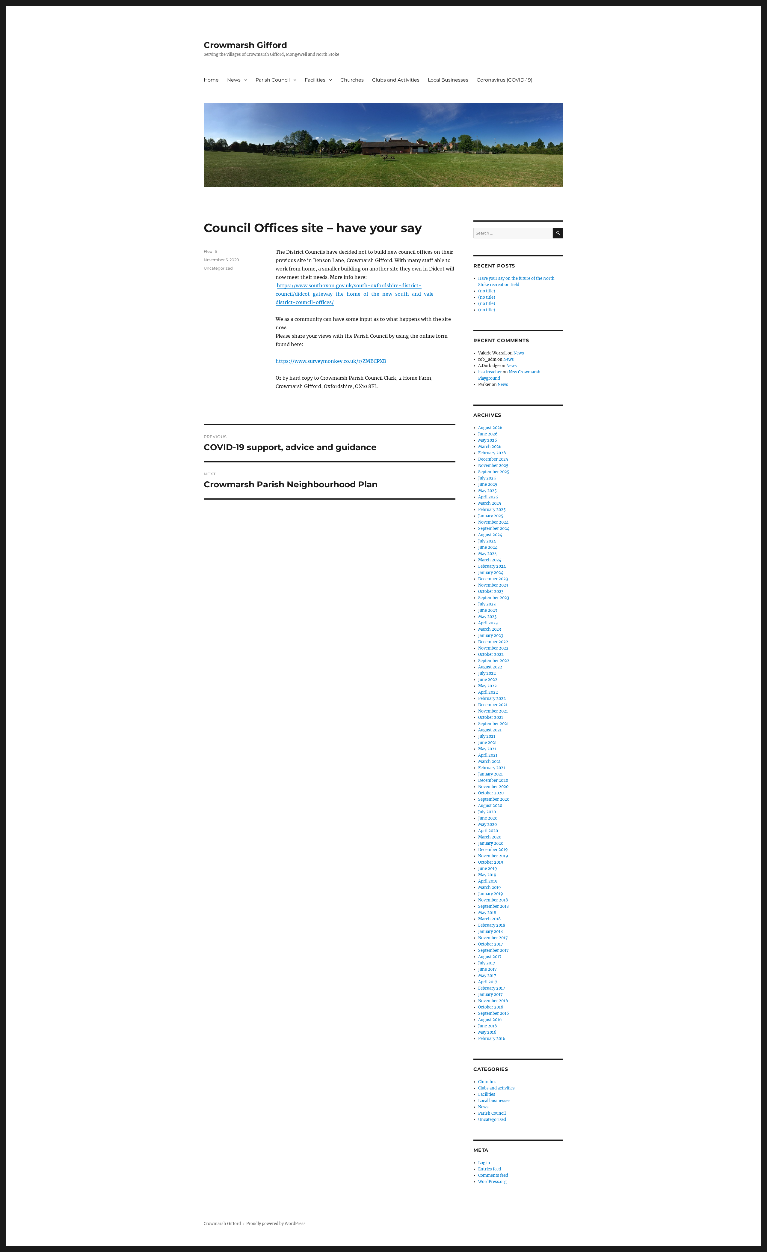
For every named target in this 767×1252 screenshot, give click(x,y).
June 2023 (487, 610)
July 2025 (487, 478)
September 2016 (493, 1013)
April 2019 (488, 881)
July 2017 (486, 963)
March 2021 (489, 761)
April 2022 (488, 692)
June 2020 (487, 818)
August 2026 (490, 427)
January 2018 (490, 931)
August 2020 (490, 805)
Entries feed (489, 1169)
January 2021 (490, 774)
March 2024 (489, 560)
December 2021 (493, 704)
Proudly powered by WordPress (276, 1223)
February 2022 (492, 698)
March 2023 (489, 629)
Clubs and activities (496, 1088)
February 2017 (491, 988)
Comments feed (493, 1175)
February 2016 (491, 1038)
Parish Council (273, 80)
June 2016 (487, 1026)
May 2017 (487, 975)
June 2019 (487, 868)
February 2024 (492, 566)
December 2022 (493, 641)
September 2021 (493, 723)
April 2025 (488, 497)
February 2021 (491, 767)
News (234, 80)
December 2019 (493, 849)
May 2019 (487, 874)
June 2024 (487, 547)
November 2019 (493, 856)
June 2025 (487, 484)
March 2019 (489, 887)
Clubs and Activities (395, 80)
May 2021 (487, 748)
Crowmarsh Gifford (245, 45)
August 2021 (490, 730)
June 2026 (488, 434)
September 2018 (493, 906)
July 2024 (487, 541)
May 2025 (487, 490)
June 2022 (487, 679)
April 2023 (488, 623)
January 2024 (490, 572)
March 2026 (490, 446)
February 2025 (492, 509)
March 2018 (489, 919)
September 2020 (493, 799)
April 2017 (487, 982)
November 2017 (493, 937)
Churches (352, 80)
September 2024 (493, 528)
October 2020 (491, 793)
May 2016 (487, 1032)
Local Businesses (448, 80)
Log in (484, 1162)
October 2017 (490, 944)
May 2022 (487, 686)
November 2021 (493, 711)
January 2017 (490, 994)
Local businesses (494, 1100)
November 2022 (493, 648)
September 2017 (493, 950)
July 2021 (486, 736)
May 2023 (487, 616)
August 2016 (490, 1019)
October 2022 (491, 654)
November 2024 (493, 522)
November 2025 (493, 465)
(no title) (486, 291)
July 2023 (487, 604)
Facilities (315, 80)
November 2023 (493, 585)
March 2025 (489, 503)
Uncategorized (218, 268)
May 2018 (487, 912)
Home (211, 80)
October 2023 (490, 591)
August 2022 (490, 667)
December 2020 (493, 780)
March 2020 (489, 837)
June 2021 (487, 742)
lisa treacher (490, 372)
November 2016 (493, 1000)
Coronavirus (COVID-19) (504, 80)
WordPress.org (492, 1181)
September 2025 (493, 471)
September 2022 (493, 660)
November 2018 (493, 900)
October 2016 (490, 1007)
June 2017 (487, 969)
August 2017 (490, 956)
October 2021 (490, 717)
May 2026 (487, 440)
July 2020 (487, 811)
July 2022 (487, 673)
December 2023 (493, 578)
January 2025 (490, 515)
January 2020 (490, 843)
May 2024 (487, 553)
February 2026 (492, 453)
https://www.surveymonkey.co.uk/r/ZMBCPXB (331, 361)
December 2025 (493, 459)
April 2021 (487, 755)
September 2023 (493, 597)
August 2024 (490, 534)
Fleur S (210, 251)
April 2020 (488, 830)
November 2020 (493, 786)
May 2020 (487, 824)
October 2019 (490, 862)
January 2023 (490, 635)
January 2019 (490, 893)
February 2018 (491, 925)
